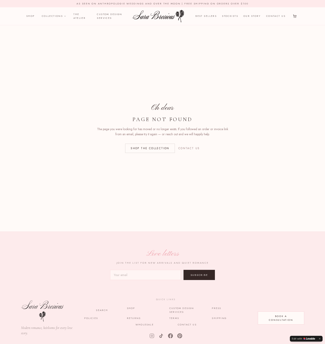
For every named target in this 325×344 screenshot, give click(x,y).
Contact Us (275, 16)
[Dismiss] (319, 338)
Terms (174, 318)
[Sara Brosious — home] (158, 16)
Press (216, 308)
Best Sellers (206, 16)
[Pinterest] (179, 335)
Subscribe (199, 275)
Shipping (219, 318)
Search (102, 310)
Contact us (189, 148)
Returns (134, 318)
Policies (91, 318)
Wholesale (145, 324)
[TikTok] (161, 335)
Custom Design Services (109, 16)
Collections (52, 16)
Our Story (252, 16)
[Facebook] (170, 335)
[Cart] (295, 16)
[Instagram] (151, 335)
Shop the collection (150, 148)
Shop (30, 16)
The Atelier (79, 16)
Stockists (230, 16)
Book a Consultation (281, 318)
